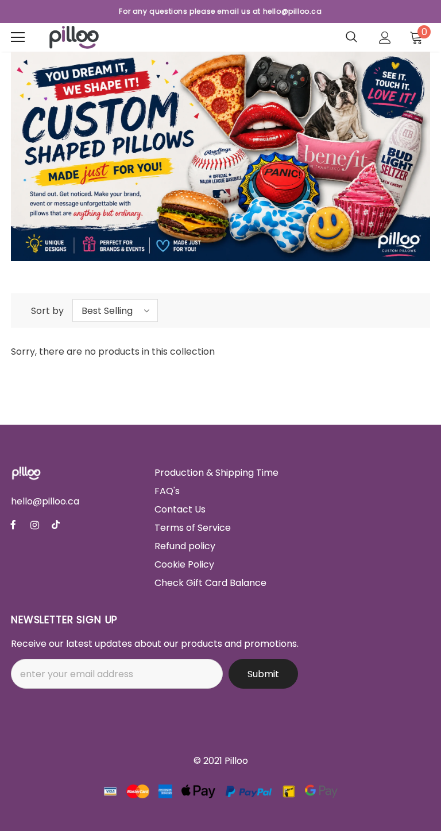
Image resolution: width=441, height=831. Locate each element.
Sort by (47, 310)
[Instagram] (34, 524)
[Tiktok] (55, 524)
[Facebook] (13, 524)
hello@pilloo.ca (45, 501)
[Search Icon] (351, 37)
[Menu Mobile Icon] (18, 37)
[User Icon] (385, 38)
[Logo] (74, 37)
